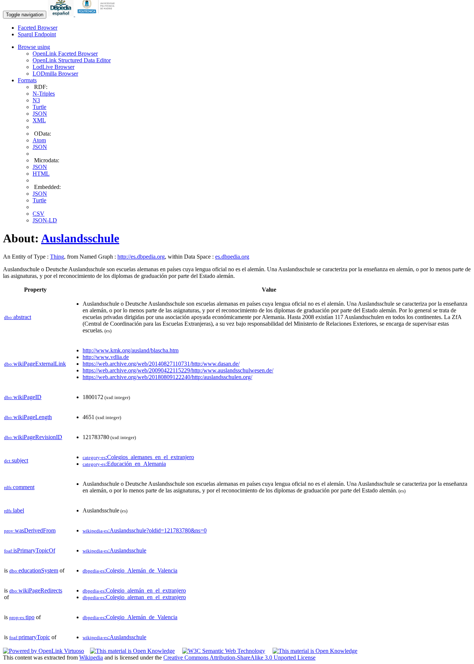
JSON (40, 113)
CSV (38, 213)
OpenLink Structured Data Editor (72, 60)
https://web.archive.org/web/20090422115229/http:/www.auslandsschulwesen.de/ (178, 370)
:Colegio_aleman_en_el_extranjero (134, 597)
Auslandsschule (80, 238)
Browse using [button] (34, 47)
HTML (41, 173)
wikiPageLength (28, 417)
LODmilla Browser (55, 73)
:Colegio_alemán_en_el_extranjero (134, 590)
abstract (17, 317)
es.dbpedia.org (232, 256)
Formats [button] (27, 80)
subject (16, 460)
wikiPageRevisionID (33, 437)
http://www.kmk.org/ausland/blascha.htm (130, 350)
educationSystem (33, 570)
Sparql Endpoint (37, 34)
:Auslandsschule (114, 550)
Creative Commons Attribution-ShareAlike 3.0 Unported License (239, 657)
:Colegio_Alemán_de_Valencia (130, 570)
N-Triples (44, 93)
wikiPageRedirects (35, 590)
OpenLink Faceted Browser (65, 53)
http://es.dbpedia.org (141, 256)
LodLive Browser (53, 67)
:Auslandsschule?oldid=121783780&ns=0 (145, 530)
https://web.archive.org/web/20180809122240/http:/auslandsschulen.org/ (167, 377)
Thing (57, 256)
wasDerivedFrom (30, 530)
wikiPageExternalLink (35, 364)
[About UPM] (97, 14)
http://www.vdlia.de (106, 357)
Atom (39, 140)
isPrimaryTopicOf (29, 550)
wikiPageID (22, 397)
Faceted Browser (37, 27)
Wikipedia (91, 657)
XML (39, 120)
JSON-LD (45, 220)
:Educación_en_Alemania (124, 464)
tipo (21, 617)
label (14, 510)
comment (19, 487)
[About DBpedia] (61, 14)
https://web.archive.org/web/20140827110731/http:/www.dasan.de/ (161, 364)
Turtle (39, 107)
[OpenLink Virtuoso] (43, 651)
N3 (36, 100)
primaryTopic (29, 637)
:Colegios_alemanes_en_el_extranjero (138, 457)
